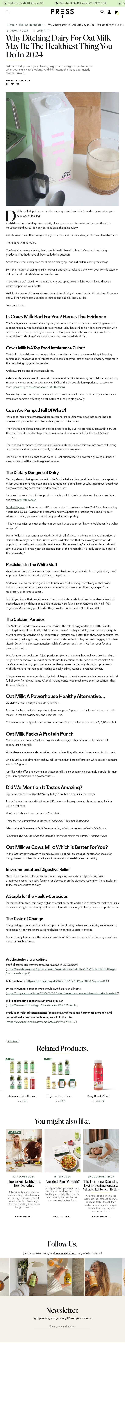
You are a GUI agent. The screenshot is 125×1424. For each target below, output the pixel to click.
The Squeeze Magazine (31, 24)
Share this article (18, 81)
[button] (118, 1079)
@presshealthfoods (65, 1253)
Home (11, 24)
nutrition (12, 1041)
